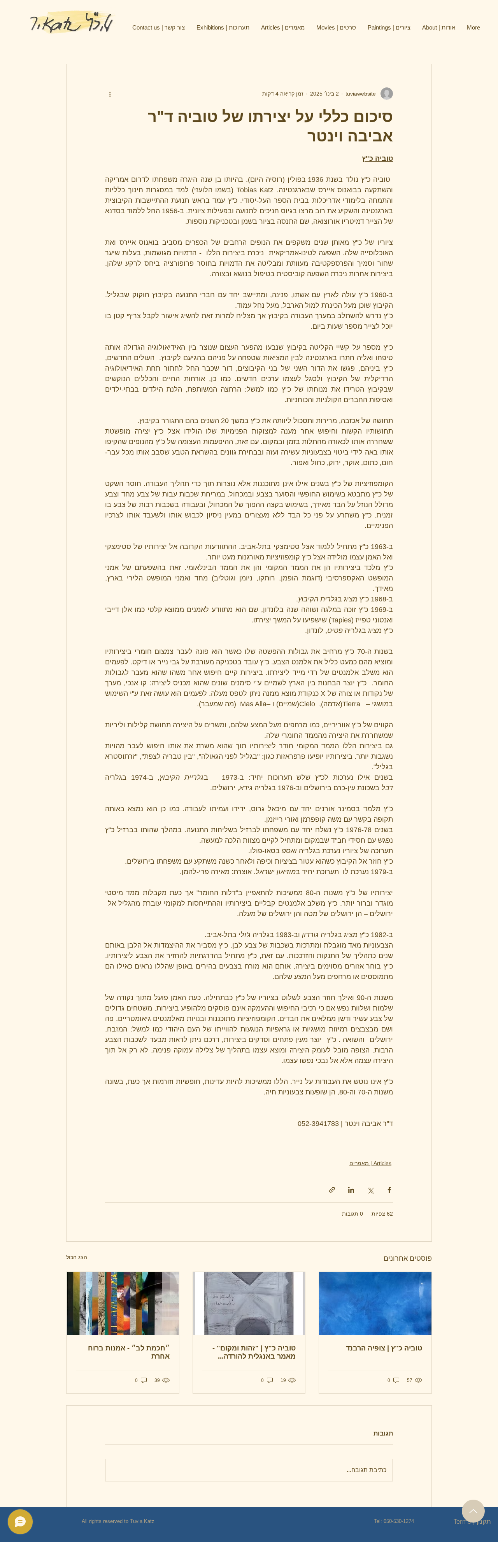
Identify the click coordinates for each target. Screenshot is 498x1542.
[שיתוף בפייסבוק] (389, 1190)
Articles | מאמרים (370, 1163)
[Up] (473, 1511)
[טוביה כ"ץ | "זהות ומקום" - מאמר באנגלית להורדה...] (249, 1303)
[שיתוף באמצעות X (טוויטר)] (370, 1190)
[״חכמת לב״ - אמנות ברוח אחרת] (123, 1303)
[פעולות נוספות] (109, 93)
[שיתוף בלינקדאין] (351, 1190)
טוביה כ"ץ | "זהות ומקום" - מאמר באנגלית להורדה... (254, 1352)
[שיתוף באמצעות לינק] (332, 1190)
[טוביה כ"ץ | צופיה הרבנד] (375, 1303)
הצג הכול (76, 1257)
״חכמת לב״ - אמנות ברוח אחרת (129, 1352)
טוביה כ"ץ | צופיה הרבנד (384, 1348)
